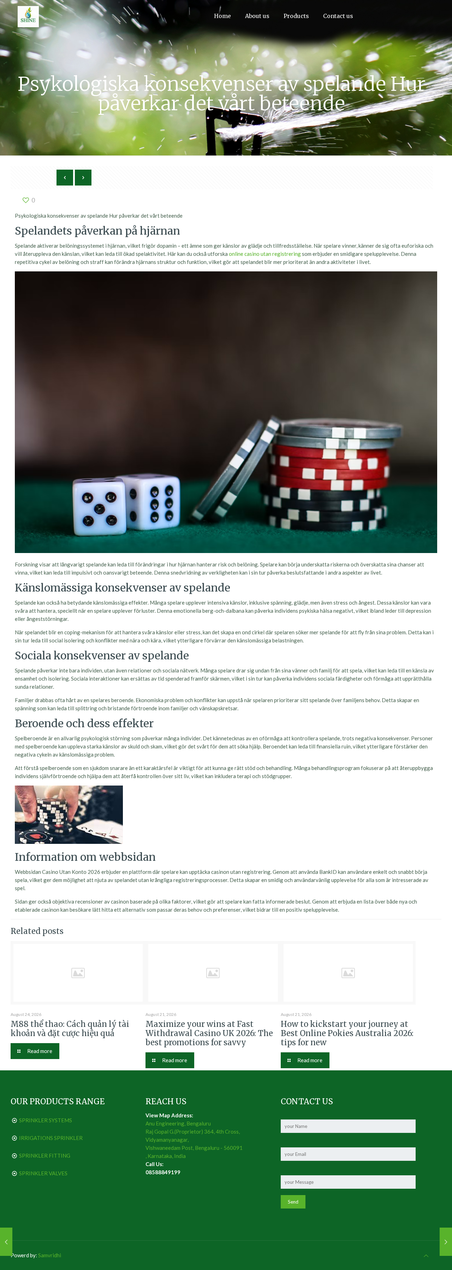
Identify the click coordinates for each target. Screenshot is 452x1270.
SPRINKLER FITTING (44, 1155)
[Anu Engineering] (28, 16)
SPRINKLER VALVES (43, 1173)
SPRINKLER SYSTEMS (45, 1120)
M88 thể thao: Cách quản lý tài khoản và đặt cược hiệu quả (70, 1028)
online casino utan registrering (265, 254)
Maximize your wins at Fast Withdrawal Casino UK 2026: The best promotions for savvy (209, 1033)
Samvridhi (49, 1255)
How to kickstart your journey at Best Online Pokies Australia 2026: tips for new (347, 1033)
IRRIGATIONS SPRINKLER (51, 1138)
